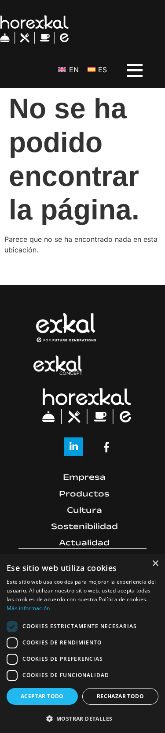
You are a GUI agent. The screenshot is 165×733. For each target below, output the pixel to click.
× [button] (155, 563)
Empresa (84, 478)
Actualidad (84, 544)
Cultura (84, 511)
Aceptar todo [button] (42, 696)
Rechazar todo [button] (120, 696)
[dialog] (82, 643)
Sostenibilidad (84, 528)
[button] (82, 718)
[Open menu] (128, 64)
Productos (84, 495)
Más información (28, 608)
